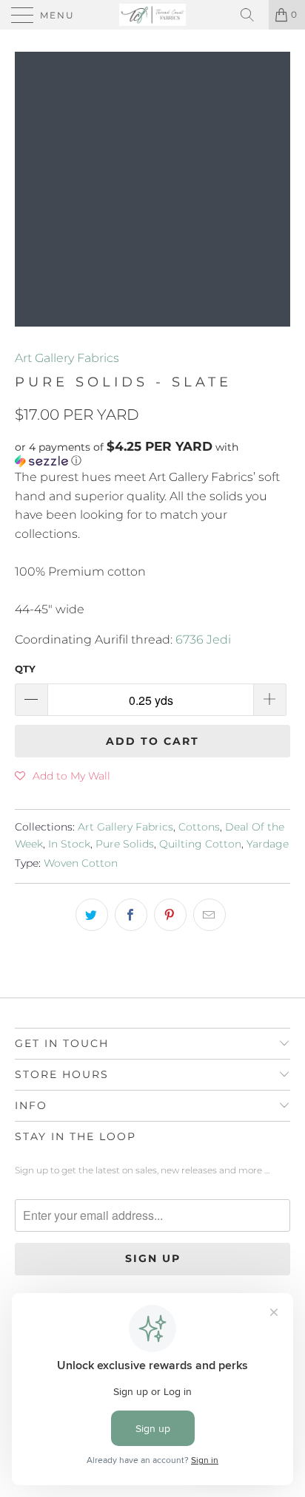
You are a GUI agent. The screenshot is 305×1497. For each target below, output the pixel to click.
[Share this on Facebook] (131, 914)
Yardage (268, 843)
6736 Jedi (203, 639)
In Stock (69, 843)
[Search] (252, 14)
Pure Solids (124, 843)
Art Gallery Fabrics (67, 358)
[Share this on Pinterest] (170, 914)
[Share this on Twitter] (92, 914)
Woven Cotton (81, 863)
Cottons (199, 826)
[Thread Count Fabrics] (152, 15)
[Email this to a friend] (209, 914)
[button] (152, 454)
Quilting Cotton (200, 843)
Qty (25, 669)
